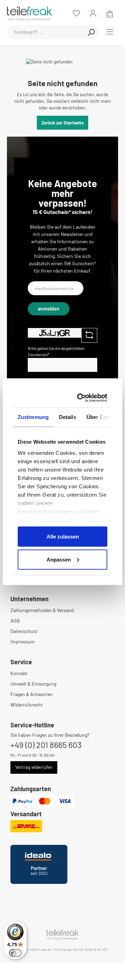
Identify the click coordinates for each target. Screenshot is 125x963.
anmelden (48, 309)
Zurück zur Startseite (62, 122)
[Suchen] (91, 32)
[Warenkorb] (109, 13)
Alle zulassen (63, 537)
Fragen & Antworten (31, 694)
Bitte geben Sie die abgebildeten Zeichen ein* (56, 351)
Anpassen (59, 559)
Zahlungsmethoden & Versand (42, 610)
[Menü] (109, 31)
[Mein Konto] (93, 13)
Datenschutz (23, 631)
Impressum (22, 641)
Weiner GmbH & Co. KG (90, 949)
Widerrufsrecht (26, 705)
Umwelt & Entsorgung (33, 684)
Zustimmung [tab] (33, 417)
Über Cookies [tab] (103, 417)
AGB (15, 621)
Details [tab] (67, 417)
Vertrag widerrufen (33, 767)
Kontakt (18, 673)
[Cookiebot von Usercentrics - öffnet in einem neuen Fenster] (81, 397)
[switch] (15, 953)
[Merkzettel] (76, 13)
